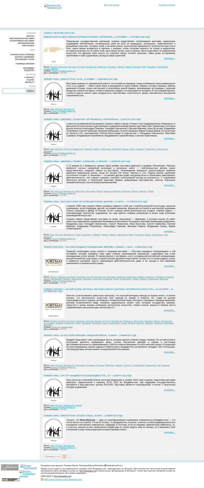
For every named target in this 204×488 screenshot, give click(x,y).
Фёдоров (131, 323)
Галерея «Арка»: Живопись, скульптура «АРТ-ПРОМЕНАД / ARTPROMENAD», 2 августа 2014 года (92, 119)
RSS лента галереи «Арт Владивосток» (63, 479)
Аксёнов (53, 67)
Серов (132, 149)
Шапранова (169, 323)
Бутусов (80, 67)
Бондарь (98, 321)
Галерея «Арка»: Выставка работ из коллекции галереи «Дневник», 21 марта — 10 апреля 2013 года (95, 202)
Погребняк (151, 67)
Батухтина (80, 277)
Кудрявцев (159, 277)
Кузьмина (170, 277)
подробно (169, 58)
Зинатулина (90, 191)
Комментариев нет (68, 71)
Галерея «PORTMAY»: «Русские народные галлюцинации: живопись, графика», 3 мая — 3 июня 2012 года (98, 247)
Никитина (117, 191)
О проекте (29, 77)
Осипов (79, 405)
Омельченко (106, 149)
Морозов (137, 67)
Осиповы (100, 365)
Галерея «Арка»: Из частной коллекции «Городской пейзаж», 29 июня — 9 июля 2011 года (90, 335)
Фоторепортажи (26, 43)
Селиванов (107, 279)
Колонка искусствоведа (22, 54)
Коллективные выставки (22, 40)
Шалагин (54, 69)
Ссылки (30, 79)
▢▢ (32, 50)
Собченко (128, 365)
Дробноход (102, 67)
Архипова (80, 321)
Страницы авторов (25, 63)
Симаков (139, 149)
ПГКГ (144, 67)
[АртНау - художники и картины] (28, 476)
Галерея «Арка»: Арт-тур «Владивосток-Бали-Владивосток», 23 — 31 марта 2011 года (88, 376)
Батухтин (72, 67)
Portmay (53, 277)
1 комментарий (66, 327)
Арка (52, 109)
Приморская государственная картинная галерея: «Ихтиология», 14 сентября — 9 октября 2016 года (97, 37)
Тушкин (47, 69)
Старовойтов (162, 67)
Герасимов (111, 277)
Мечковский (56, 279)
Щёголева (164, 279)
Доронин (104, 235)
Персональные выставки (21, 38)
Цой (166, 235)
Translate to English (167, 5)
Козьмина (112, 67)
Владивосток (91, 67)
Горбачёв (88, 149)
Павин (131, 235)
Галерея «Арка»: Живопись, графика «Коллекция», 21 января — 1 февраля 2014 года (87, 161)
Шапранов (48, 151)
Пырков (125, 149)
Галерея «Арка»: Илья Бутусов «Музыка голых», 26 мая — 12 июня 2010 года (83, 416)
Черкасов (48, 237)
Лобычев (121, 67)
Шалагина (149, 323)
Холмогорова (162, 149)
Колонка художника (24, 57)
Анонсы (30, 36)
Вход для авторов (111, 5)
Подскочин (97, 279)
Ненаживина (49, 323)
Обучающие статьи (24, 59)
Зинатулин (80, 191)
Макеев (129, 67)
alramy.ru (29, 82)
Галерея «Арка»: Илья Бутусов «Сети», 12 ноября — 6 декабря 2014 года (81, 79)
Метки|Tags (28, 68)
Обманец (66, 279)
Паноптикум (28, 45)
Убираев (143, 279)
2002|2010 (29, 70)
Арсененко (62, 67)
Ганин (78, 235)
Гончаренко (86, 235)
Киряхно (141, 277)
